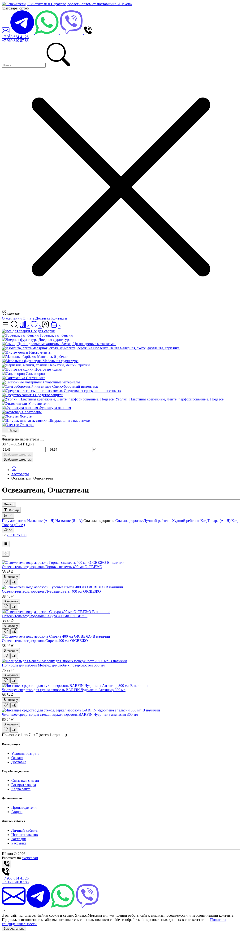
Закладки (18, 839)
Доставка (43, 318)
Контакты (59, 318)
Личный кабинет (25, 830)
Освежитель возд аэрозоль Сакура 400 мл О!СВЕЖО (44, 616)
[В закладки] (5, 582)
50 (13, 535)
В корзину (11, 576)
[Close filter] (41, 440)
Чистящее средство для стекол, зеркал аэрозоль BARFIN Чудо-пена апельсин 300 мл (70, 714)
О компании (12, 318)
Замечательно (14, 928)
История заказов (24, 835)
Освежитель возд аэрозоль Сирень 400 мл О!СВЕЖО (45, 641)
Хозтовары (20, 474)
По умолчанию (14, 521)
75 (18, 535)
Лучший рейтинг (157, 521)
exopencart (30, 858)
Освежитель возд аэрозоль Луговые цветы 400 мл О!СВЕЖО (51, 591)
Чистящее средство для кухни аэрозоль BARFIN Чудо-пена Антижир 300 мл (63, 690)
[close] (4, 310)
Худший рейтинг (186, 521)
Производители (24, 807)
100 (23, 535)
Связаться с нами (25, 780)
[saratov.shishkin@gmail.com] (6, 33)
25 (9, 535)
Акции (16, 812)
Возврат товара (23, 785)
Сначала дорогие (129, 521)
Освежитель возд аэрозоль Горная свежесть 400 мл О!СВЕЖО (52, 567)
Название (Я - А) (69, 521)
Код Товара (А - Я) (215, 521)
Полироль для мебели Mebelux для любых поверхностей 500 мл (53, 665)
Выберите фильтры (17, 454)
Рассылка (18, 843)
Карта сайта (20, 789)
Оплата (29, 318)
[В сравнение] (14, 582)
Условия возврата (25, 753)
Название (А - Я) (41, 521)
